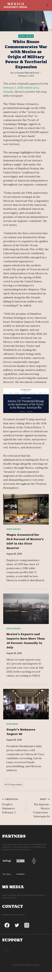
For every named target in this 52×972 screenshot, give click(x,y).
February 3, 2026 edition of (19, 87)
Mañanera (12, 724)
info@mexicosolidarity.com (13, 915)
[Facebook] (7, 925)
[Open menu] (47, 5)
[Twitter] (17, 925)
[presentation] (26, 509)
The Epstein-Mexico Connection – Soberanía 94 (41, 808)
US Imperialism (13, 784)
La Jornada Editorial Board (26, 72)
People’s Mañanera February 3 (10, 806)
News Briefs (26, 36)
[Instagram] (27, 925)
